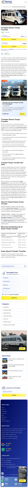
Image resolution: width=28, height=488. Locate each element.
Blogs (3, 415)
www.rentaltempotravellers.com (13, 458)
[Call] (2, 54)
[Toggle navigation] (25, 2)
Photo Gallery (4, 411)
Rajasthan (9, 217)
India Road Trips (6, 313)
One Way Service (7, 321)
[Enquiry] (2, 477)
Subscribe (14, 395)
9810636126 (8, 460)
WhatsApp (8, 54)
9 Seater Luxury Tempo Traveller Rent (9, 438)
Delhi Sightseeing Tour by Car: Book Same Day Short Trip (13, 428)
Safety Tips (4, 417)
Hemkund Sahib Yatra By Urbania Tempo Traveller (12, 430)
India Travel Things (7, 315)
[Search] (25, 266)
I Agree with (11, 294)
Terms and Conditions (14, 294)
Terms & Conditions (6, 421)
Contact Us (4, 413)
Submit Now (14, 297)
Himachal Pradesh (18, 215)
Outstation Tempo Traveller (9, 324)
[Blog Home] (1, 6)
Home (3, 407)
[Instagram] (16, 484)
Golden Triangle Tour (8, 220)
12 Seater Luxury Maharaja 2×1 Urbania (10, 436)
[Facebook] (16, 480)
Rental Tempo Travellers (12, 208)
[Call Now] (2, 473)
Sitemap (3, 419)
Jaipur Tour (5, 318)
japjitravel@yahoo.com (10, 464)
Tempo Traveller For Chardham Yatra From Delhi (12, 432)
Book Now (14, 39)
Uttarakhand (4, 217)
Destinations (6, 307)
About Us (3, 409)
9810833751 (8, 462)
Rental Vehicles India (7, 6)
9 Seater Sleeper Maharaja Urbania (9, 434)
